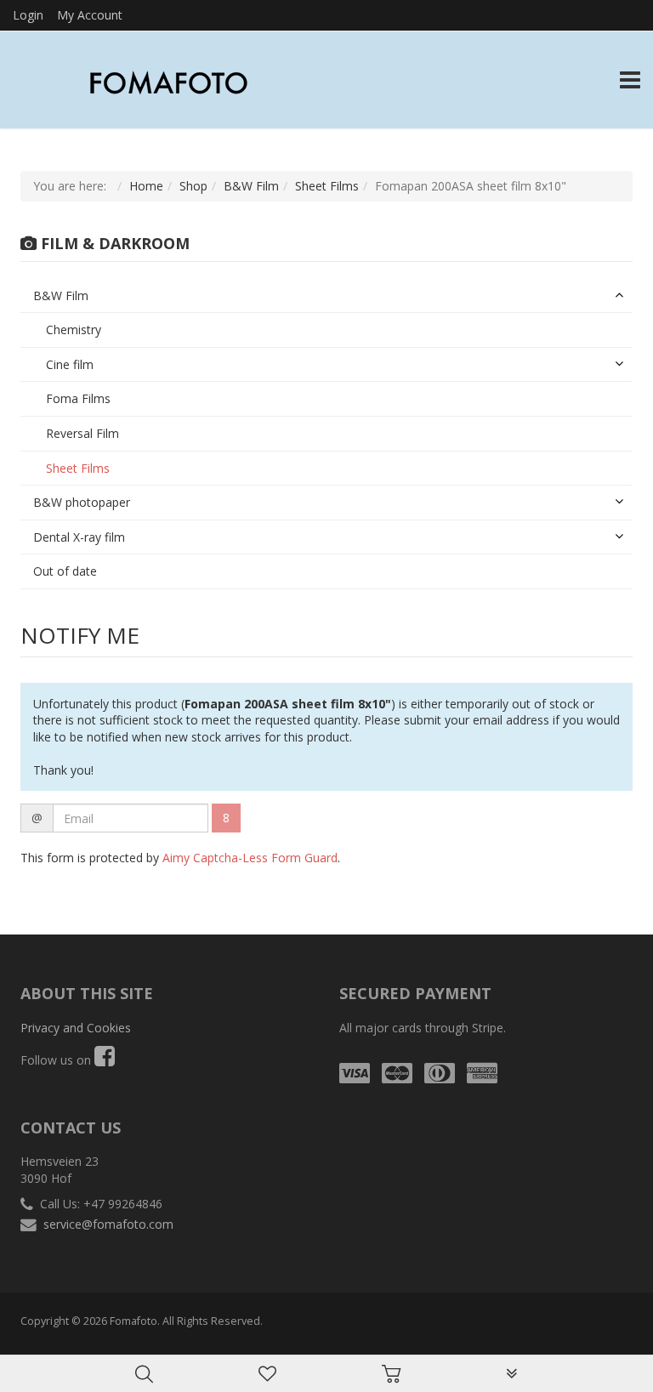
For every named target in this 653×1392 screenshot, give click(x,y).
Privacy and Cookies (75, 1028)
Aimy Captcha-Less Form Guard (250, 857)
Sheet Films (327, 186)
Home (146, 186)
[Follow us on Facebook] (104, 1060)
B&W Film (251, 186)
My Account (89, 15)
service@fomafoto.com (108, 1224)
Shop (193, 186)
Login (28, 15)
